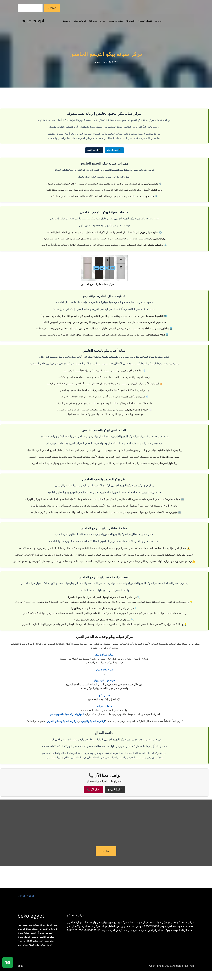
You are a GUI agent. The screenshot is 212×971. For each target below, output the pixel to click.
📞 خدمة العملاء (114, 150)
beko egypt (32, 20)
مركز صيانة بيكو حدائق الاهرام (62, 721)
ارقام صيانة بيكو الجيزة (93, 721)
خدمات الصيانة (104, 706)
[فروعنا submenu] (163, 21)
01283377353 (26, 895)
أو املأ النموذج (115, 789)
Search (52, 7)
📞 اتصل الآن (93, 789)
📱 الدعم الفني (94, 150)
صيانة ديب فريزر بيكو (104, 680)
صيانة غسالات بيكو (104, 654)
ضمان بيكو (104, 695)
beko (20, 965)
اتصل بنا (106, 851)
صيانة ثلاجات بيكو (104, 669)
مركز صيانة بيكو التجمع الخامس (106, 54)
